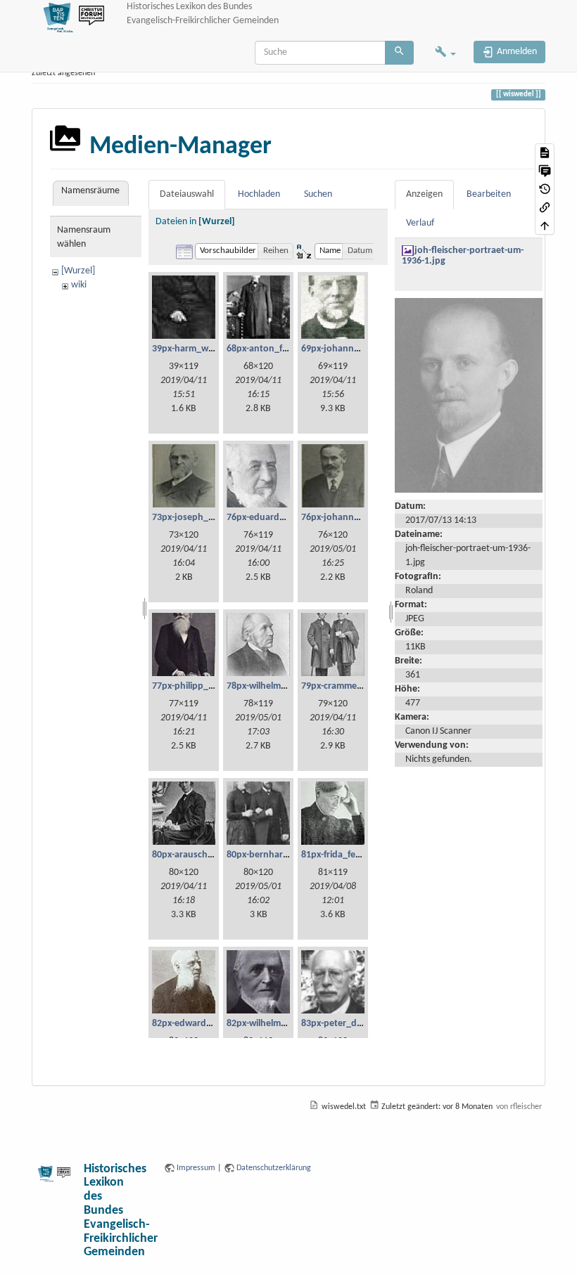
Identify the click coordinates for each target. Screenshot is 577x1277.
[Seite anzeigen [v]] (544, 152)
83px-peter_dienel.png (348, 1023)
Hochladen (259, 194)
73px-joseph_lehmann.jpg (206, 517)
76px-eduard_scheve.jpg (278, 517)
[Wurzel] (78, 271)
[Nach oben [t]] (544, 225)
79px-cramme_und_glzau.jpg (361, 686)
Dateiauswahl (187, 194)
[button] (445, 53)
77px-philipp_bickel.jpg (200, 686)
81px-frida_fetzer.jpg (344, 855)
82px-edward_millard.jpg (203, 1023)
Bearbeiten (489, 194)
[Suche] (399, 53)
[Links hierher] (544, 207)
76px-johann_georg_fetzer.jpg (364, 517)
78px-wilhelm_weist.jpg (275, 686)
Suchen (318, 194)
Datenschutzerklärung (273, 1168)
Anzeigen (424, 194)
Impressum (196, 1168)
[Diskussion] (544, 170)
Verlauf (420, 223)
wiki (79, 285)
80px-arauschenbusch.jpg (206, 855)
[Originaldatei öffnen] (469, 395)
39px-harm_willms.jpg (197, 349)
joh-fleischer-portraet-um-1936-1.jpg (463, 255)
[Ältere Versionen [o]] (544, 189)
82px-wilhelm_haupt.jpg (277, 1023)
